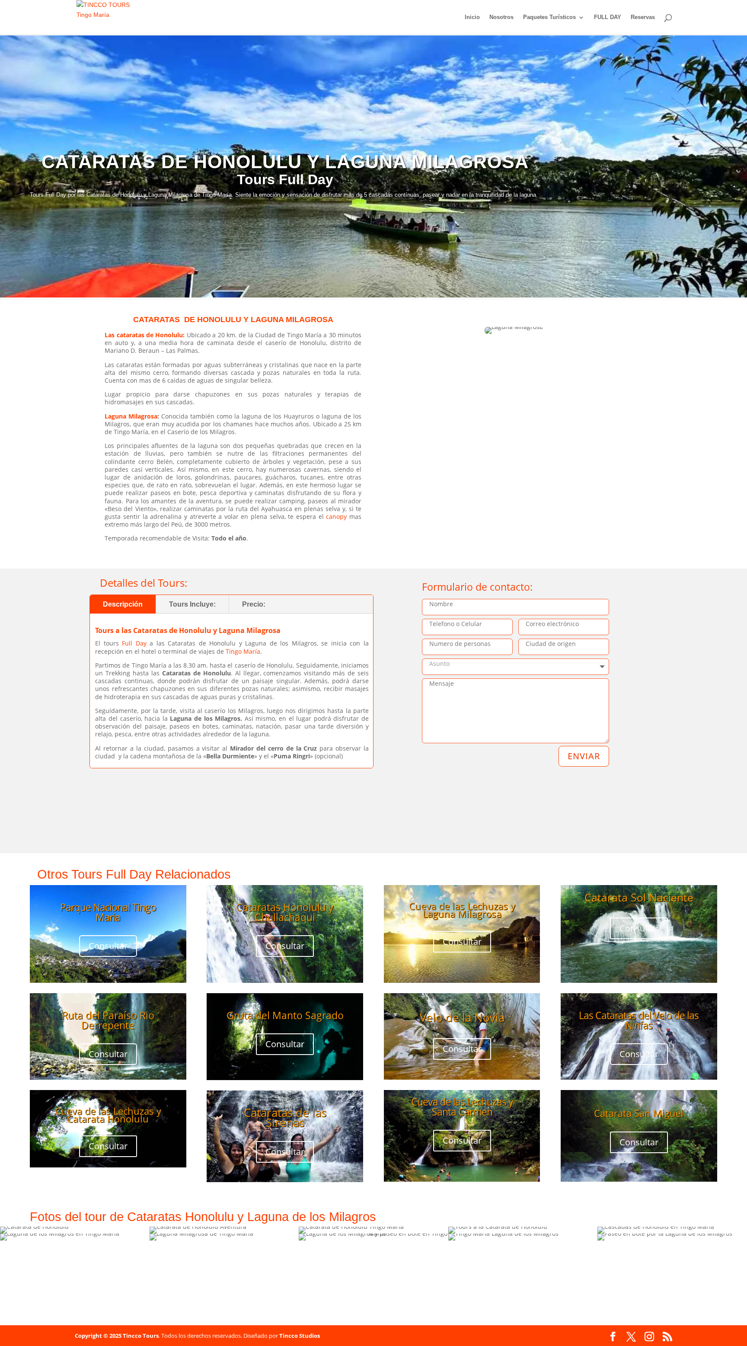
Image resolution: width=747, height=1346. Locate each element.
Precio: (253, 604)
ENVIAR (584, 756)
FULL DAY (607, 17)
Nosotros (501, 17)
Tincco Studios (299, 1336)
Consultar (108, 946)
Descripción (123, 604)
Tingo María (243, 651)
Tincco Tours (141, 1336)
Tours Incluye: (192, 604)
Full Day (134, 643)
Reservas (643, 17)
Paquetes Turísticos (549, 17)
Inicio (472, 17)
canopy (336, 516)
